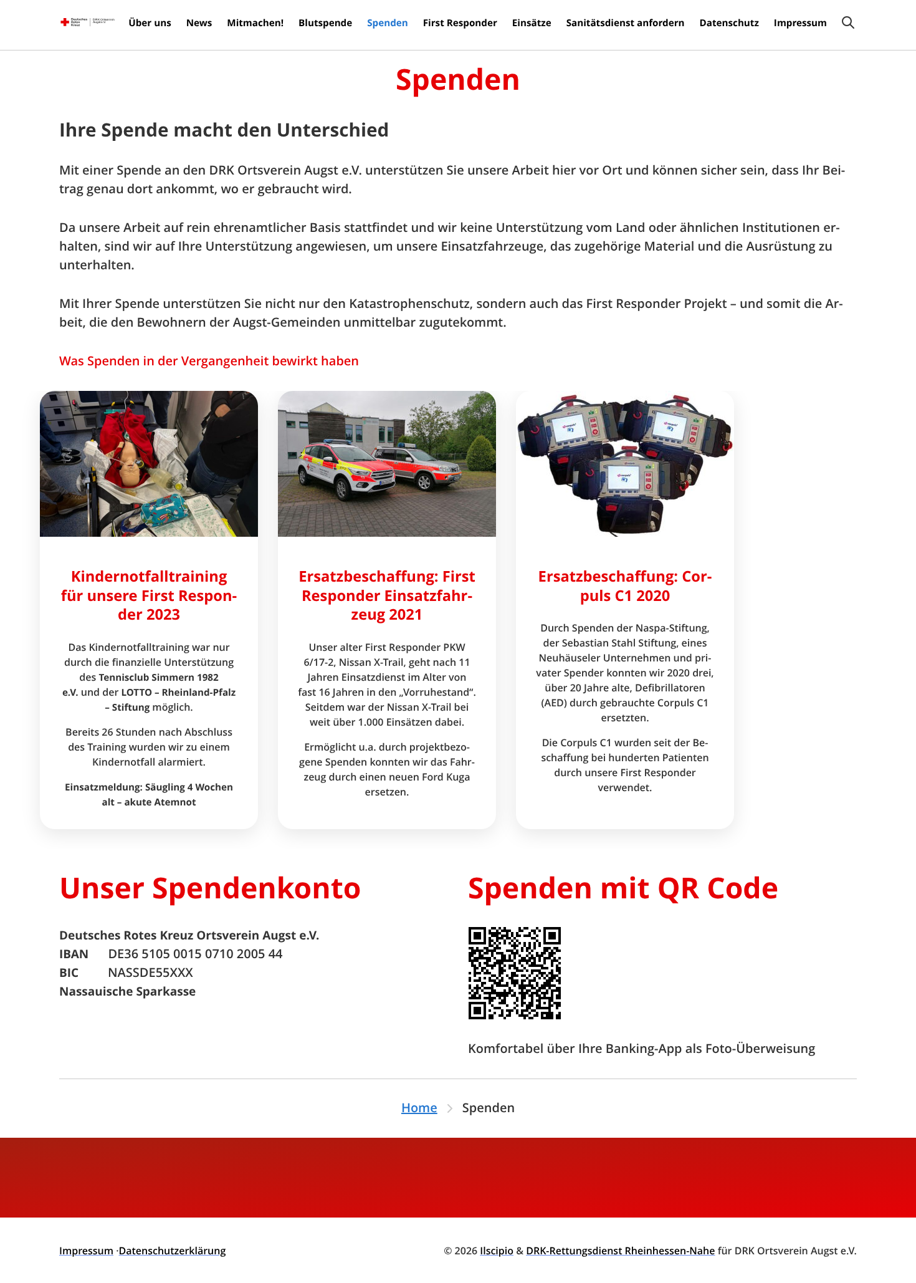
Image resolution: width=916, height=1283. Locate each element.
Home (419, 1108)
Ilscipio (496, 1250)
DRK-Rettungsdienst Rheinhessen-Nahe (620, 1250)
